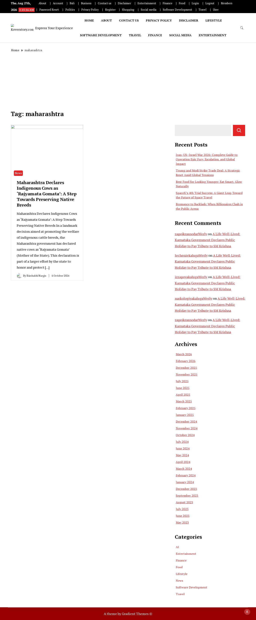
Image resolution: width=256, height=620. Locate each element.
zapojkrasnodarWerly (191, 234)
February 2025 (185, 408)
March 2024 (184, 469)
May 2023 (182, 522)
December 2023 (186, 489)
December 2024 (186, 421)
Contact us (104, 3)
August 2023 (184, 502)
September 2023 (187, 495)
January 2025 (185, 415)
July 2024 (182, 442)
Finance (167, 3)
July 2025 (182, 381)
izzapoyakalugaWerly (191, 277)
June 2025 (182, 388)
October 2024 (185, 435)
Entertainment (147, 3)
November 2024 (186, 428)
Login (195, 3)
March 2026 (184, 354)
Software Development (177, 9)
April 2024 (183, 462)
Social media (148, 9)
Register (110, 9)
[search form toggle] (241, 27)
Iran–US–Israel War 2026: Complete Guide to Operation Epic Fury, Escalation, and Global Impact (206, 159)
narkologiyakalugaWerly (193, 298)
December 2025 (186, 368)
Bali (72, 3)
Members (226, 3)
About (42, 3)
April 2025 (183, 395)
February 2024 (185, 475)
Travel (203, 9)
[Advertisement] (128, 81)
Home (89, 20)
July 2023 (182, 509)
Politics (70, 9)
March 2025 (184, 401)
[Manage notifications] (247, 612)
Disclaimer (124, 3)
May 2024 (182, 455)
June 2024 (182, 448)
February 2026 (185, 361)
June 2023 (182, 516)
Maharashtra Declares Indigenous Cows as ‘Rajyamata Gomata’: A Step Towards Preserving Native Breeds (46, 193)
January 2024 (185, 482)
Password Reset (49, 9)
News (18, 173)
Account (58, 3)
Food (182, 3)
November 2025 (186, 374)
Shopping (128, 9)
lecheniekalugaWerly (191, 255)
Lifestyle (213, 20)
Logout (209, 3)
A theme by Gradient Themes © (128, 613)
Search (239, 130)
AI (177, 547)
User (216, 9)
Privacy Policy (90, 9)
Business (86, 3)
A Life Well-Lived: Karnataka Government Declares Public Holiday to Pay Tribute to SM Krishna (207, 240)
